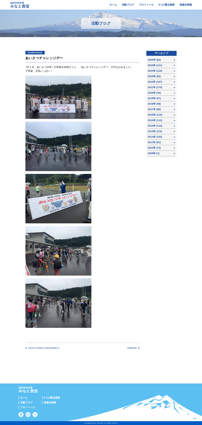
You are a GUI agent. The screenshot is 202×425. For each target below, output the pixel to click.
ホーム (113, 4)
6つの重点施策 (167, 4)
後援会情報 (186, 4)
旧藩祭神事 (132, 348)
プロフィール (146, 4)
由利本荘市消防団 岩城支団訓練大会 (44, 348)
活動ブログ (128, 4)
